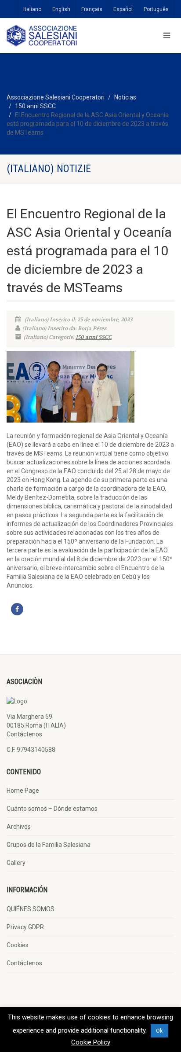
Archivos (19, 826)
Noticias (125, 97)
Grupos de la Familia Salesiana (48, 844)
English (61, 9)
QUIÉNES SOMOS (30, 908)
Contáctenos (24, 734)
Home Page (23, 790)
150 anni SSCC (35, 106)
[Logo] (60, 36)
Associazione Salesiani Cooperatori (56, 97)
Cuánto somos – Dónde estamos (52, 808)
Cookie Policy (90, 1042)
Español (123, 9)
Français (91, 9)
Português (156, 9)
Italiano (32, 9)
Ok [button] (159, 1030)
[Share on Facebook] (17, 609)
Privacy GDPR (25, 927)
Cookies (18, 945)
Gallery (16, 862)
